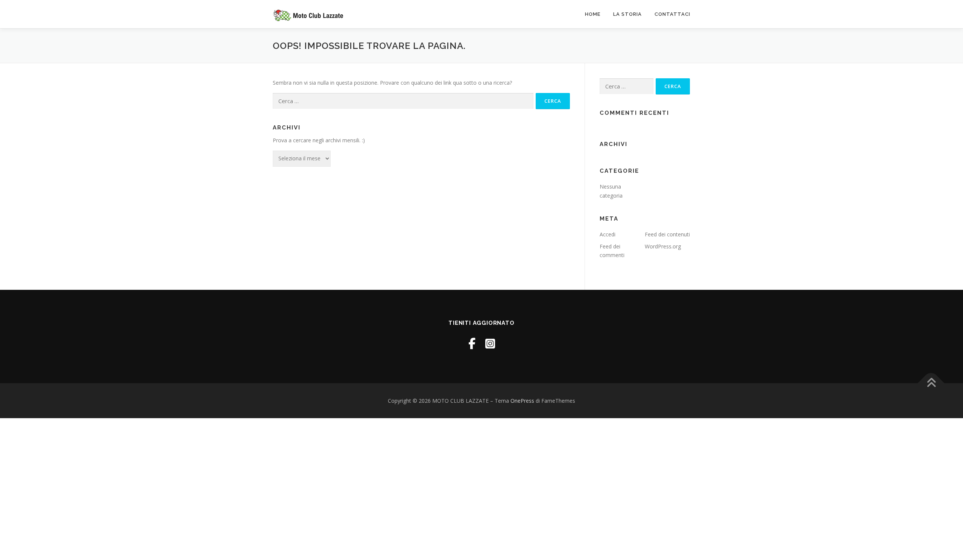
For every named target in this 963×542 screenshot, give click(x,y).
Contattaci (672, 14)
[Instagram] (490, 343)
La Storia (627, 14)
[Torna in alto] (931, 383)
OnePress (522, 400)
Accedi (607, 234)
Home (592, 14)
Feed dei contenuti (667, 234)
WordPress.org (663, 246)
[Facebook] (471, 343)
